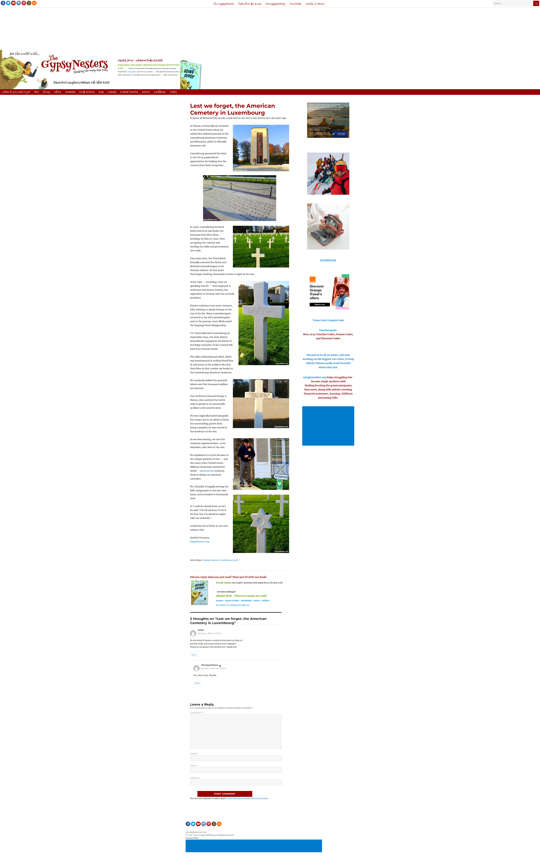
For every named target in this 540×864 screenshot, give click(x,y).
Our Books (295, 4)
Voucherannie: (328, 330)
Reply (193, 655)
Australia (70, 92)
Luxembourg (225, 560)
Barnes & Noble (232, 600)
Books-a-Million (261, 600)
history (214, 560)
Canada (112, 92)
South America (86, 92)
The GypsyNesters (223, 4)
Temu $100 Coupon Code (328, 320)
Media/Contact (315, 4)
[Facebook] (3, 3)
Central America (129, 92)
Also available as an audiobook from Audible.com (232, 605)
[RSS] (34, 3)
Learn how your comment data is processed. (247, 798)
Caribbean (160, 92)
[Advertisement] (270, 29)
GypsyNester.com (200, 541)
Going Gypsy (131, 72)
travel (235, 560)
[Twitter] (8, 3)
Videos (173, 92)
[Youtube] (13, 3)
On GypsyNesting (275, 4)
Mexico (146, 92)
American (208, 470)
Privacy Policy (192, 838)
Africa (57, 92)
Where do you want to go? (16, 92)
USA (36, 92)
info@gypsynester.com (196, 832)
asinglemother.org (314, 377)
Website (195, 778)
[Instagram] (18, 3)
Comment (196, 713)
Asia (101, 92)
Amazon (219, 600)
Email (194, 766)
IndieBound (246, 600)
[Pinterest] (24, 3)
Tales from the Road (249, 4)
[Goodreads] (29, 3)
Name (194, 753)
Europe (206, 560)
